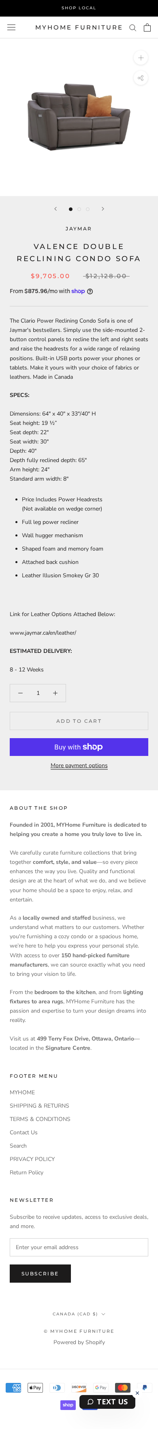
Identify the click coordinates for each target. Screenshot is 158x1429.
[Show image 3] (88, 209)
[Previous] (55, 209)
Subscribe (40, 1274)
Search (18, 1146)
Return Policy (26, 1172)
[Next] (103, 209)
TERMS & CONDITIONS (40, 1119)
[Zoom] (141, 58)
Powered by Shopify (79, 1342)
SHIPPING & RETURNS (39, 1106)
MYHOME (22, 1092)
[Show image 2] (79, 209)
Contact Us (24, 1132)
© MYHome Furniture (79, 1331)
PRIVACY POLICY (32, 1159)
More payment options (79, 765)
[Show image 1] (71, 209)
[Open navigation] (11, 27)
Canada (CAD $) (75, 1314)
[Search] (133, 27)
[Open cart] (147, 27)
